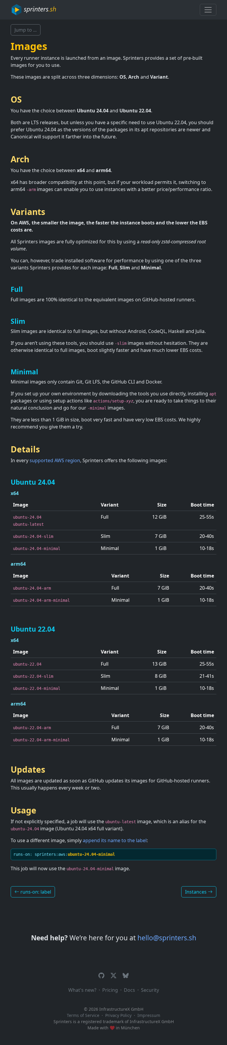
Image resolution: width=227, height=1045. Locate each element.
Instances (196, 892)
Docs (129, 990)
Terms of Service (83, 1015)
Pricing (110, 990)
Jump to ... (25, 30)
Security (150, 990)
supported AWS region (55, 460)
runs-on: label (35, 892)
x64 (15, 493)
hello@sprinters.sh (166, 937)
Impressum (148, 1015)
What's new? (82, 990)
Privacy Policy (118, 1015)
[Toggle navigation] (208, 10)
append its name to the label (115, 840)
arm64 (18, 564)
